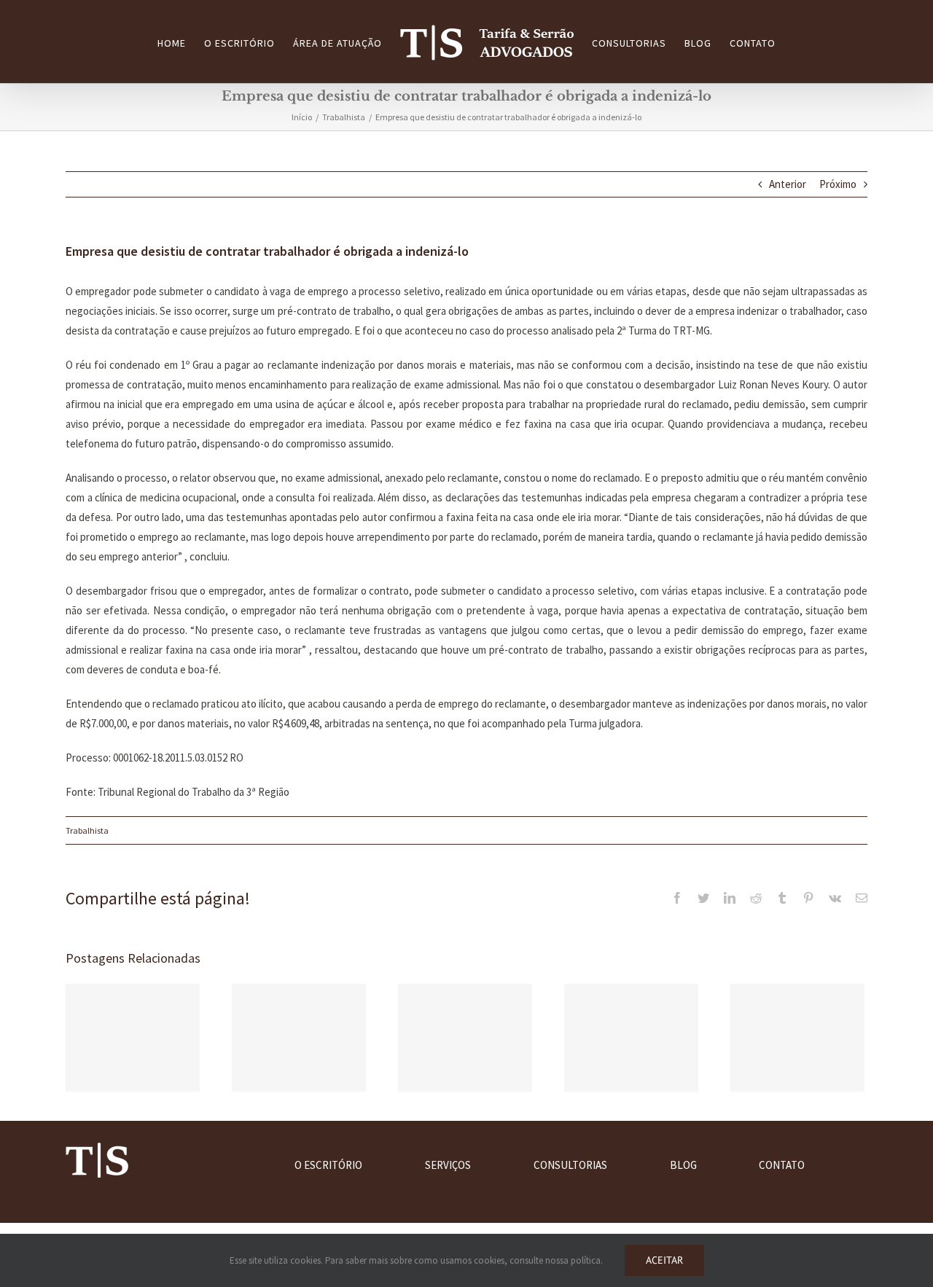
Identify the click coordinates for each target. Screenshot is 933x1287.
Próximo (837, 184)
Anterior (787, 184)
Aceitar (664, 1260)
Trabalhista (87, 830)
